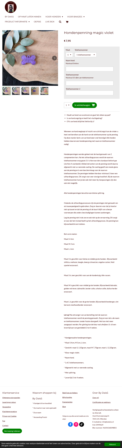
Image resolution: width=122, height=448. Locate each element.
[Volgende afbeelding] (54, 58)
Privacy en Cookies (9, 416)
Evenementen (67, 402)
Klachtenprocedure (9, 411)
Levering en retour (9, 402)
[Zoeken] (60, 21)
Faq (3, 421)
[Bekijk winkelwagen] (67, 21)
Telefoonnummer (81, 50)
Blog (64, 407)
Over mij (95, 398)
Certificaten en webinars (101, 402)
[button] (6, 91)
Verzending (6, 407)
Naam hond (70, 60)
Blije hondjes (67, 397)
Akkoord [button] (112, 444)
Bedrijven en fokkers (70, 393)
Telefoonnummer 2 (73, 89)
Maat (68, 50)
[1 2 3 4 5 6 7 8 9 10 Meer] (67, 105)
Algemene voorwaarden (11, 398)
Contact (5, 425)
